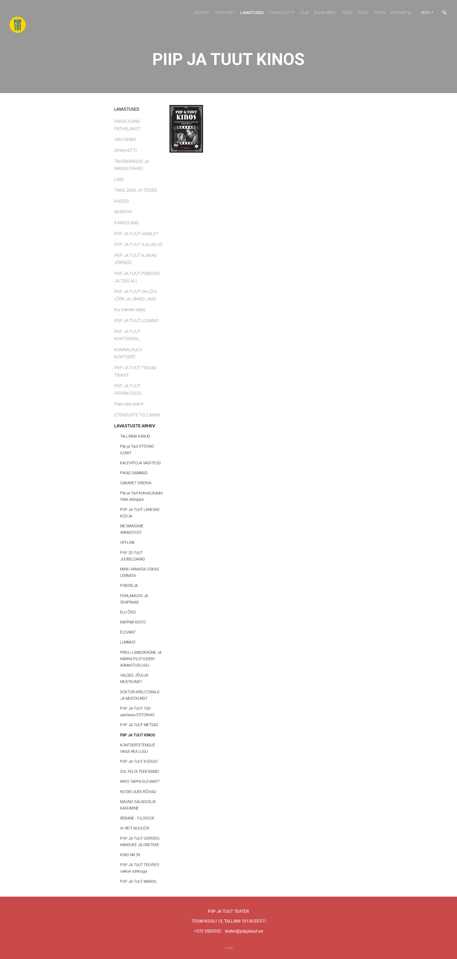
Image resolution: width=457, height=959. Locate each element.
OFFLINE (127, 542)
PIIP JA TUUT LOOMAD (136, 320)
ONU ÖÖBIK (125, 139)
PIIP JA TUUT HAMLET (136, 233)
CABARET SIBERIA (135, 483)
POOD (363, 12)
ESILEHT (202, 12)
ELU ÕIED (128, 612)
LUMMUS (127, 642)
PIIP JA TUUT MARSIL (138, 881)
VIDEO (347, 12)
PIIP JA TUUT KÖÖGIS (139, 761)
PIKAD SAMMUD (134, 473)
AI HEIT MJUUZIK (134, 828)
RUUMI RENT (325, 12)
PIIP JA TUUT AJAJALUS (138, 244)
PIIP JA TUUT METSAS (139, 725)
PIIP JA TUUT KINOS (137, 735)
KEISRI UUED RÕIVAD (138, 791)
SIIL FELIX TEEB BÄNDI (139, 771)
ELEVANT (128, 632)
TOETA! (380, 12)
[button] (426, 13)
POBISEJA (129, 585)
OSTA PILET (225, 12)
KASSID (121, 201)
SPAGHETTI (125, 150)
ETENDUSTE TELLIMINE (137, 414)
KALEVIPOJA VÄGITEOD (140, 463)
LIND (119, 179)
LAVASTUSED (252, 12)
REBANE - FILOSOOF (137, 818)
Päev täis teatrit (129, 403)
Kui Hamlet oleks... (131, 309)
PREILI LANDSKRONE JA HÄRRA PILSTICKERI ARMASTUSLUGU (141, 659)
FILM (304, 12)
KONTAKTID (401, 12)
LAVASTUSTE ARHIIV (134, 425)
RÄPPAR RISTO (133, 622)
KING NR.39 (130, 855)
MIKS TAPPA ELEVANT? (140, 781)
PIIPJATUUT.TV (281, 12)
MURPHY (123, 211)
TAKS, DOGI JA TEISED (135, 190)
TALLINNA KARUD (135, 436)
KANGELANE (126, 222)
